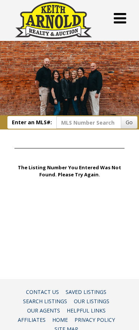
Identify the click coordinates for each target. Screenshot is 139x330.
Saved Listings (86, 291)
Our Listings (91, 301)
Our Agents (43, 310)
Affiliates (32, 319)
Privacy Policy (95, 319)
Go (129, 122)
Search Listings (45, 301)
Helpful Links (86, 310)
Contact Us (42, 291)
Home (60, 319)
